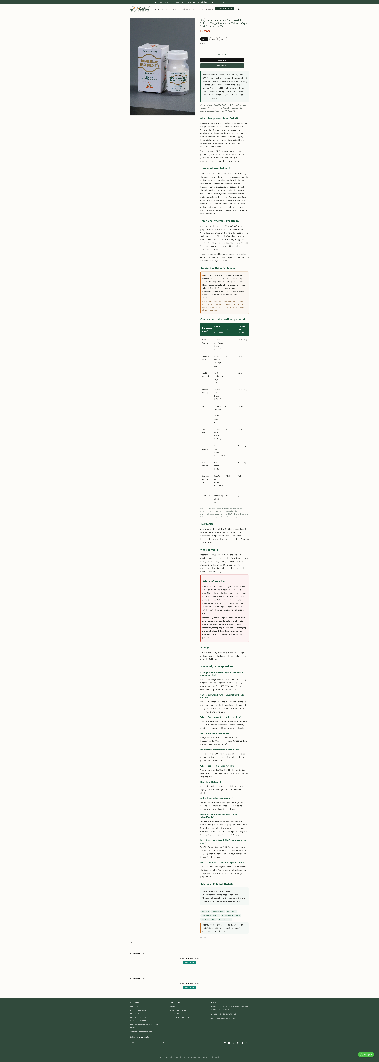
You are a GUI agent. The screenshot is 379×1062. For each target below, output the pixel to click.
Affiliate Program (138, 1017)
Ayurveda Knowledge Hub (141, 1031)
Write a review (189, 963)
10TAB (204, 39)
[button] (168, 9)
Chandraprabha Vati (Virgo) (215, 894)
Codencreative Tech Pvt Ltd (209, 1057)
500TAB (223, 39)
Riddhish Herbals (172, 1057)
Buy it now (222, 60)
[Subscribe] (163, 1042)
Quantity (202, 43)
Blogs (132, 1028)
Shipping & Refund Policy (181, 1017)
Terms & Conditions (178, 1010)
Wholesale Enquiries (139, 1021)
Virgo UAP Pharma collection (226, 901)
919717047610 (231, 1014)
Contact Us (135, 1014)
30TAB (214, 39)
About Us (134, 1007)
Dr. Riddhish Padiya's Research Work (146, 1024)
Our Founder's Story (139, 1010)
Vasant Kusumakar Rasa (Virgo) (216, 891)
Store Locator (176, 1007)
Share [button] (204, 937)
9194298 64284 (220, 1014)
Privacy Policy (176, 1014)
